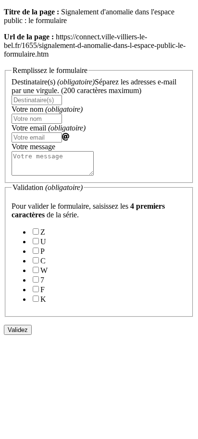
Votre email (49, 128)
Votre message (33, 146)
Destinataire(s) (94, 86)
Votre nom (47, 109)
